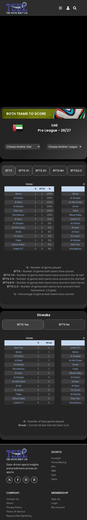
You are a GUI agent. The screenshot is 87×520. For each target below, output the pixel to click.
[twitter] (9, 480)
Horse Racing (58, 462)
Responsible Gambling (18, 515)
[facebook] (18, 480)
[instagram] (26, 480)
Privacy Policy (14, 507)
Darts (54, 479)
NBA (53, 470)
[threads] (34, 480)
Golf (53, 474)
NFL (53, 466)
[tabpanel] (43, 218)
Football (56, 458)
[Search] (77, 8)
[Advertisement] (43, 61)
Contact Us (12, 499)
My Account (58, 507)
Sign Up (55, 499)
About (9, 503)
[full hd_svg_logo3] (16, 3)
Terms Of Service (15, 511)
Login (54, 503)
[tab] (8, 171)
